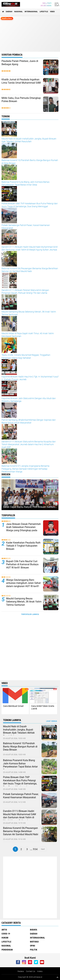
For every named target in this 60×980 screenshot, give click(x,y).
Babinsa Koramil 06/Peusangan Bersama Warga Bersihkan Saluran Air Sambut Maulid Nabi (20, 831)
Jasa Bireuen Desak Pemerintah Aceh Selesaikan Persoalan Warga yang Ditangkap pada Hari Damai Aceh (23, 529)
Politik (33, 949)
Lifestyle (44, 12)
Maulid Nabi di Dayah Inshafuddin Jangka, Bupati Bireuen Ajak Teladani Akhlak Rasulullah (19, 731)
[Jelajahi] (56, 4)
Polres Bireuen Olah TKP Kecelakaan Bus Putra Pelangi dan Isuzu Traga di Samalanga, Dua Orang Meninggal (20, 782)
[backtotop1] (57, 977)
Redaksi (21, 971)
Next (43, 849)
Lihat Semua (51, 721)
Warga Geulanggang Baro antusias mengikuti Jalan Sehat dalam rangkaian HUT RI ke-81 (23, 583)
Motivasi (34, 941)
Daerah (9, 12)
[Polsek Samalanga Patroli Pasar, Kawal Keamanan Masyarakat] (49, 807)
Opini (32, 945)
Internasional (31, 12)
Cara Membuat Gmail (13, 706)
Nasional (18, 12)
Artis (4, 929)
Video (52, 12)
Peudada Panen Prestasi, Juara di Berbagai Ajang (20, 63)
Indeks (39, 971)
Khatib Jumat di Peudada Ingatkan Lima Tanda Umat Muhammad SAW (21, 81)
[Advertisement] (30, 649)
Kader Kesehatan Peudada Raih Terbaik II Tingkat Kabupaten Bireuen (23, 546)
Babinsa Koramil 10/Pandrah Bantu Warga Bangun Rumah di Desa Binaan (20, 746)
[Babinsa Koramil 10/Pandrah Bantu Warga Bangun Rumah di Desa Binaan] (49, 756)
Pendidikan (7, 949)
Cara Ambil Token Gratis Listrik (42, 707)
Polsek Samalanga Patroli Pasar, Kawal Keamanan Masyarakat (20, 796)
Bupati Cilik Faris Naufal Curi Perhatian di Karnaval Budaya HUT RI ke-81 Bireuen (22, 564)
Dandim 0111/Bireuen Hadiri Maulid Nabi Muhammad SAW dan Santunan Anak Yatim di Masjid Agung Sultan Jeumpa (19, 816)
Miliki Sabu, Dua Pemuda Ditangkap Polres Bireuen (21, 100)
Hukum (5, 937)
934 (35, 849)
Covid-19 (6, 933)
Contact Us (30, 971)
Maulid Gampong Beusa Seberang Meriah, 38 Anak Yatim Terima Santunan (24, 601)
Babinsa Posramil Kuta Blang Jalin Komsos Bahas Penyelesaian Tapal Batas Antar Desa (20, 765)
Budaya (33, 929)
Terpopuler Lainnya (30, 614)
